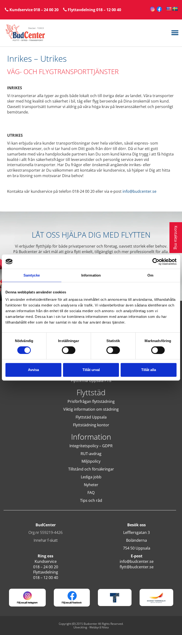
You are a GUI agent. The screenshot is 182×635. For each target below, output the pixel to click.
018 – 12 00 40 (45, 577)
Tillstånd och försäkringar (91, 469)
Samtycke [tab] (31, 275)
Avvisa (33, 370)
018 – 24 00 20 (45, 566)
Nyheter (91, 484)
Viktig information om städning (91, 409)
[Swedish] (175, 9)
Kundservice (46, 561)
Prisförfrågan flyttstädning (91, 401)
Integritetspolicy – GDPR (91, 445)
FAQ (91, 492)
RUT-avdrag (91, 453)
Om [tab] (150, 275)
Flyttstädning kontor (91, 425)
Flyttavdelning (45, 572)
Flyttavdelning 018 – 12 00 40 (94, 9)
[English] (169, 9)
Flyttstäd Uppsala (91, 417)
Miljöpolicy (91, 461)
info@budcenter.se (139, 191)
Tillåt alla (148, 370)
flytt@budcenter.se (137, 566)
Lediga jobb (91, 477)
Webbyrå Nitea (99, 627)
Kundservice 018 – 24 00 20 (34, 9)
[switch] (68, 350)
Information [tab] (91, 275)
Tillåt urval (91, 370)
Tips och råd (91, 500)
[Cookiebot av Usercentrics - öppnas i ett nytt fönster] (156, 261)
